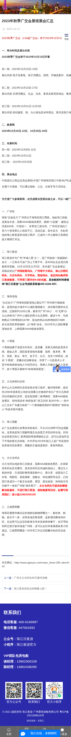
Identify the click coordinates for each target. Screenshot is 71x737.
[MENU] (66, 35)
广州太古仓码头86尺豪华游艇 (31, 577)
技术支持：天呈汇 (35, 720)
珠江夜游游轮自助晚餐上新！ (30, 588)
